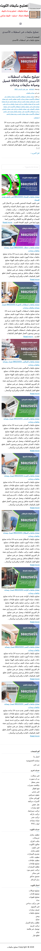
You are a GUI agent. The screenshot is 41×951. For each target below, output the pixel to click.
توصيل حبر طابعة (33, 929)
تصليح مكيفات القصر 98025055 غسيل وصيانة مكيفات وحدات (21, 705)
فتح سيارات (35, 808)
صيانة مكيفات (30, 93)
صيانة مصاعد (34, 820)
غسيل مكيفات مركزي (11, 104)
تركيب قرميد (34, 926)
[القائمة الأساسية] (20, 23)
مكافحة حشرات (33, 785)
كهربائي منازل (34, 798)
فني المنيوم (35, 907)
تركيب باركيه (34, 814)
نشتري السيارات (33, 854)
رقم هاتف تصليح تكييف (28, 101)
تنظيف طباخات (33, 860)
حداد (37, 900)
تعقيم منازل (35, 851)
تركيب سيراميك (33, 811)
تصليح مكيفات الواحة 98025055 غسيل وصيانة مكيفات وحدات (21, 591)
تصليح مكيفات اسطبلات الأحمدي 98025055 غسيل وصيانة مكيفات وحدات (20, 81)
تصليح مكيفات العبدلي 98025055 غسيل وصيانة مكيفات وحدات (21, 420)
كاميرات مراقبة (33, 801)
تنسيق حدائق (34, 876)
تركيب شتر (35, 817)
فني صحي (35, 792)
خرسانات (36, 838)
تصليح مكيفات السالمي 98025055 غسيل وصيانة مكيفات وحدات (21, 363)
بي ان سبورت (34, 779)
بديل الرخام (35, 880)
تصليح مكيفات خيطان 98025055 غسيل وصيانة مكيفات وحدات (21, 249)
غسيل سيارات (34, 910)
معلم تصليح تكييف (23, 114)
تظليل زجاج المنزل (32, 923)
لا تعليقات (36, 117)
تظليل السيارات (33, 867)
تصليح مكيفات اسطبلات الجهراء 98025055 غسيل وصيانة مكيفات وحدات (20, 306)
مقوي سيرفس (34, 795)
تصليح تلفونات (34, 897)
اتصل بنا (36, 757)
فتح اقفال (35, 788)
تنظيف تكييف (12, 99)
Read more (7, 222)
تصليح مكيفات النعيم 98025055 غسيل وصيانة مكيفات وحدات (22, 648)
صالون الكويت (34, 844)
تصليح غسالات (34, 891)
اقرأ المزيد (35, 153)
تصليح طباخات (34, 864)
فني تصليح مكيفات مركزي (21, 109)
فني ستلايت (35, 776)
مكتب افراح (35, 841)
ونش (37, 916)
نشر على (21, 89)
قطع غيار (36, 935)
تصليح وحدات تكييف (23, 99)
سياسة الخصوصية (32, 761)
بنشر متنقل (35, 782)
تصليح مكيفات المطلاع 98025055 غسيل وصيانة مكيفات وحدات (21, 534)
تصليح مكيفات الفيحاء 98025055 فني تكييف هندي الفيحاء (20, 198)
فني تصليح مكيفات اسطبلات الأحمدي (21, 106)
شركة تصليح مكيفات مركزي (27, 104)
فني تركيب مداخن (32, 903)
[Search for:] (20, 167)
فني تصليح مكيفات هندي (17, 111)
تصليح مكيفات (34, 913)
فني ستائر (35, 873)
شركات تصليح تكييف (15, 101)
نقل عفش (35, 804)
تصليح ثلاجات (34, 894)
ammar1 (31, 89)
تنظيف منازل (34, 835)
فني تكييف (35, 848)
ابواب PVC (35, 824)
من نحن (36, 765)
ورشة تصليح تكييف (12, 114)
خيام (37, 932)
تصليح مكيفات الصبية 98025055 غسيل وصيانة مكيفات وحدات (21, 477)
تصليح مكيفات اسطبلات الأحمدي (24, 96)
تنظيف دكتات (34, 857)
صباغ (37, 919)
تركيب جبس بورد (33, 870)
